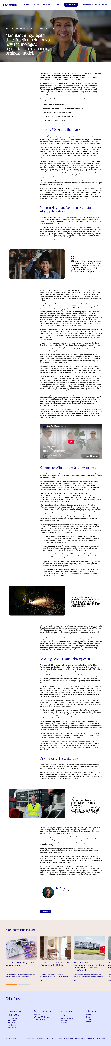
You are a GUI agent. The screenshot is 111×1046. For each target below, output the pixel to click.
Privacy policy (30, 1038)
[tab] (11, 984)
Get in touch (12, 1025)
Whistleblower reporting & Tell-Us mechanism (72, 1038)
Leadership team (40, 1019)
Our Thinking (12, 1023)
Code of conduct (100, 1038)
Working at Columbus (41, 1017)
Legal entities (90, 1038)
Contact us (46, 911)
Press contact (65, 1020)
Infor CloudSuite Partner (42, 28)
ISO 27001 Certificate (51, 1038)
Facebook (88, 1015)
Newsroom (64, 1023)
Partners (15, 28)
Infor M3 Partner (26, 28)
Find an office (13, 1027)
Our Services (12, 1018)
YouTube (88, 1019)
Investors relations (66, 1018)
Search (105, 5)
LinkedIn (88, 1017)
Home (8, 28)
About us (37, 1015)
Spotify (88, 1021)
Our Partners (12, 1020)
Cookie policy (40, 1038)
